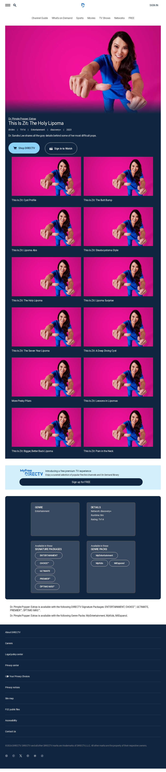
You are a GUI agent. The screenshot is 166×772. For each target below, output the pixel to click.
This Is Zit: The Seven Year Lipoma (31, 350)
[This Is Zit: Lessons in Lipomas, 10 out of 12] (118, 377)
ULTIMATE (45, 570)
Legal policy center (14, 654)
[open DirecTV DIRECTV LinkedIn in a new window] (6, 755)
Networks (119, 18)
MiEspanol (119, 563)
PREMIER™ (45, 578)
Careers (9, 643)
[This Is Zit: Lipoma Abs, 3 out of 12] (46, 226)
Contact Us (10, 731)
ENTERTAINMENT (49, 555)
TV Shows (104, 18)
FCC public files (12, 709)
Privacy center (12, 665)
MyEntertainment (104, 555)
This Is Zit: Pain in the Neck (98, 451)
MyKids (99, 563)
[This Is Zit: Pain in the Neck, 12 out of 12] (118, 427)
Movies (91, 18)
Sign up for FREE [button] (81, 482)
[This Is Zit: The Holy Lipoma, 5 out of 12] (46, 276)
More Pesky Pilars (21, 401)
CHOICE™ (44, 563)
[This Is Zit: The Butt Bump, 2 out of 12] (118, 176)
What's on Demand (62, 18)
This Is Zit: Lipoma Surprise (99, 300)
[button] (7, 5)
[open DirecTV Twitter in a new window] (20, 755)
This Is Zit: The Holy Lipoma (27, 300)
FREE (131, 18)
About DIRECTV (12, 632)
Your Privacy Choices (19, 676)
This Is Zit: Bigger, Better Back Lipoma (32, 451)
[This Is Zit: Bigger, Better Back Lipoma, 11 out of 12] (46, 427)
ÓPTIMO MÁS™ (47, 586)
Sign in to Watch (63, 148)
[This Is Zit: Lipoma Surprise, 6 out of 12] (118, 276)
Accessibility (11, 720)
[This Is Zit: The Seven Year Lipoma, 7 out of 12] (46, 326)
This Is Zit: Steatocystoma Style (101, 250)
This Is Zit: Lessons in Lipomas (101, 401)
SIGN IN (154, 5)
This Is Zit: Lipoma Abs (24, 250)
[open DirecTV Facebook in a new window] (13, 755)
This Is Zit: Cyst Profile (24, 200)
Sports (79, 18)
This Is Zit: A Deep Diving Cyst (100, 350)
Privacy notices (12, 687)
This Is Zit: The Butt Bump (98, 200)
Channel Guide (40, 18)
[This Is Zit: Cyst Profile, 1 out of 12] (46, 176)
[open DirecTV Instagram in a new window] (28, 755)
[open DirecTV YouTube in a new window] (35, 755)
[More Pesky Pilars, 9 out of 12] (46, 377)
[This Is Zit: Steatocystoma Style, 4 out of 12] (118, 226)
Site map (9, 698)
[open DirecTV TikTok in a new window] (42, 755)
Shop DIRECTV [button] (26, 148)
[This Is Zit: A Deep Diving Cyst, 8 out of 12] (118, 326)
